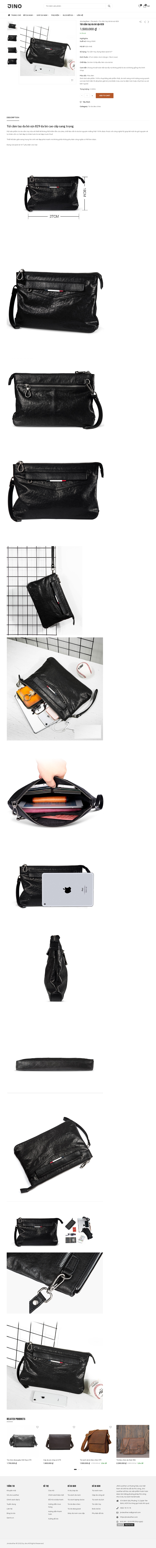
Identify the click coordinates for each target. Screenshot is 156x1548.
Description (13, 117)
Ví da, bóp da (73, 1490)
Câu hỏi (51, 1490)
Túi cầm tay (96, 1504)
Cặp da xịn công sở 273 (15, 1460)
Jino (62, 131)
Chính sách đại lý (13, 1500)
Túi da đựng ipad (74, 1509)
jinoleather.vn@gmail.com (130, 1512)
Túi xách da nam (74, 1495)
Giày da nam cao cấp (76, 1513)
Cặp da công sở (98, 1495)
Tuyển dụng (11, 1504)
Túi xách (94, 21)
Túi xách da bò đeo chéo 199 (54, 1460)
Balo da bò (96, 1509)
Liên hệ (9, 1509)
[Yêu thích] (37, 1427)
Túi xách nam (97, 1490)
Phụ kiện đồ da (97, 1513)
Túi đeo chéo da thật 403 (126, 1460)
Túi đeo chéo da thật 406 (89, 1460)
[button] (74, 1469)
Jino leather (84, 21)
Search (109, 6)
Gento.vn (10, 1518)
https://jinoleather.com (129, 1517)
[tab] (13, 118)
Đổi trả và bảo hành (55, 1500)
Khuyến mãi (11, 1490)
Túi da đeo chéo (94, 106)
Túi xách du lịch (98, 1500)
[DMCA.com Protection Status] (125, 1525)
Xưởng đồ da (53, 1519)
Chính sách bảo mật (56, 1495)
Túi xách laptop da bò (76, 1500)
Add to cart (104, 95)
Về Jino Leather (13, 1495)
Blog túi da (11, 1513)
